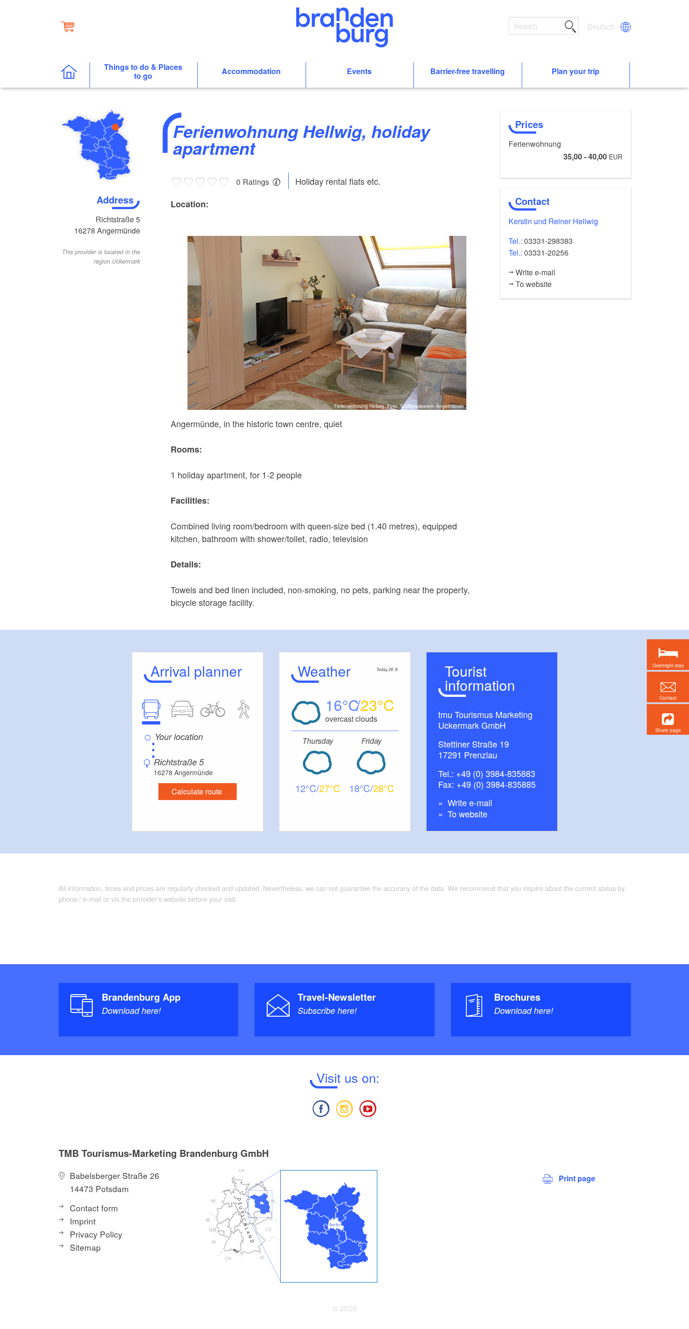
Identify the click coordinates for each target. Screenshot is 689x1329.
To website (466, 814)
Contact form (94, 1208)
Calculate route (197, 791)
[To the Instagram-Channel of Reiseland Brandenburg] (344, 1107)
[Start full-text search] (570, 24)
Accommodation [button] (251, 71)
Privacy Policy (96, 1234)
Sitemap (85, 1247)
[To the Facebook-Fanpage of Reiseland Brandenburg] (320, 1107)
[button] (668, 719)
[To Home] (74, 75)
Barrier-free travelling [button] (467, 71)
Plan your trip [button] (575, 71)
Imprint (83, 1221)
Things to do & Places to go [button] (143, 71)
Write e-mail (468, 802)
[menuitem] (601, 26)
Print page (577, 1178)
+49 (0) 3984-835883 (495, 773)
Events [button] (359, 71)
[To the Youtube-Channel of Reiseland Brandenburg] (368, 1107)
